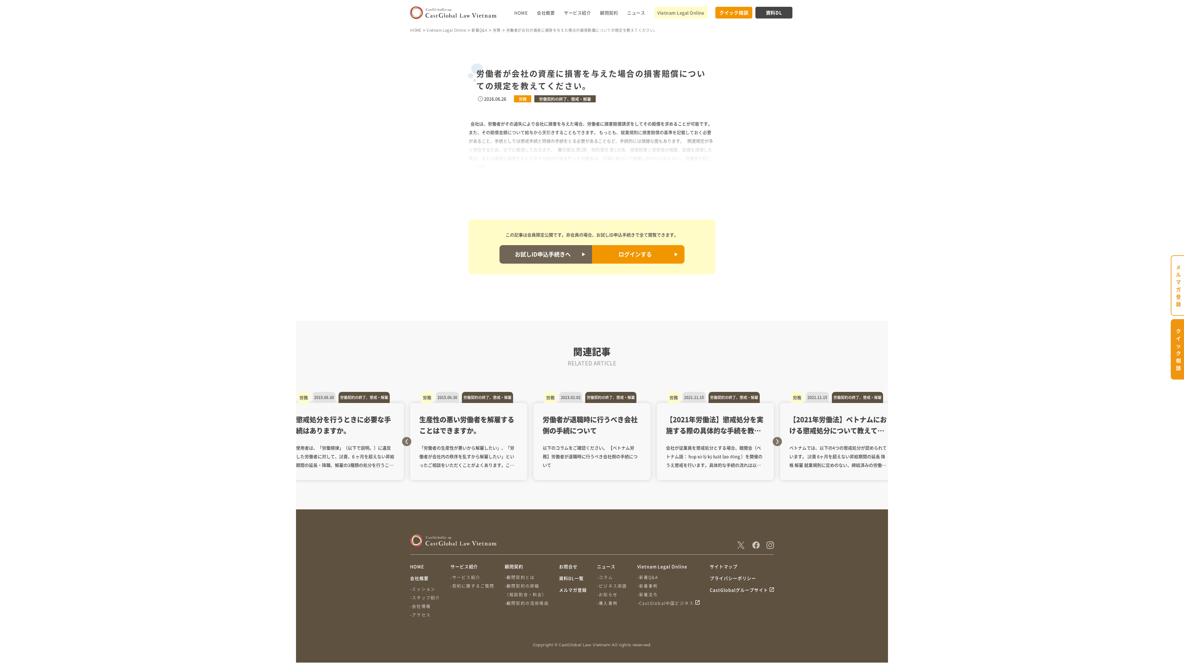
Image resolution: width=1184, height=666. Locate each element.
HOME (521, 13)
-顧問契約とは (520, 577)
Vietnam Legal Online (681, 13)
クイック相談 (734, 12)
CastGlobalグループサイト (739, 590)
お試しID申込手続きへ (543, 254)
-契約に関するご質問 (472, 586)
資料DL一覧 (571, 578)
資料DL (774, 12)
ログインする (635, 254)
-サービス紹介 (465, 577)
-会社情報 (420, 606)
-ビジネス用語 (612, 586)
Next (777, 441)
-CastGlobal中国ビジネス (665, 603)
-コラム (605, 577)
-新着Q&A (647, 577)
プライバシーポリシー (733, 578)
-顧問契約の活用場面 (527, 603)
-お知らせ (607, 594)
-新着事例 (647, 586)
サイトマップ (724, 566)
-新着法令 (647, 594)
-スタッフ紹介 (425, 597)
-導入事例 (607, 603)
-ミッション (422, 589)
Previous (406, 441)
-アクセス (420, 615)
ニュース (636, 13)
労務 (496, 30)
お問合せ (568, 566)
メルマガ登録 (573, 590)
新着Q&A (479, 30)
